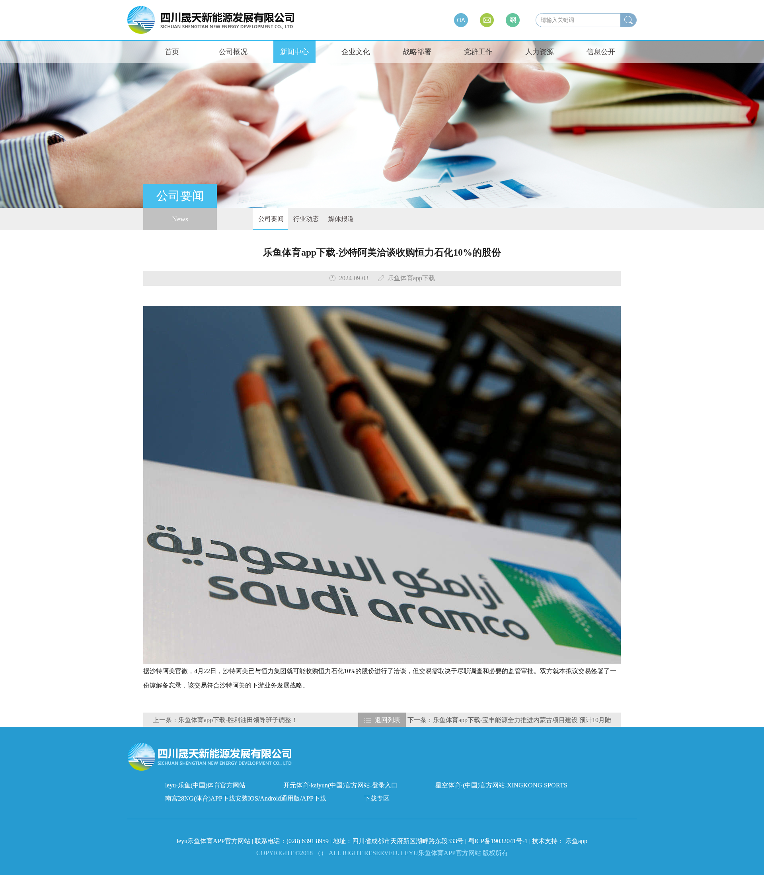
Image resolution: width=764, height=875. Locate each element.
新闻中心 (294, 52)
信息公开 (601, 52)
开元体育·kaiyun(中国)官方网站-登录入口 (340, 785)
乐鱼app (576, 841)
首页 (172, 52)
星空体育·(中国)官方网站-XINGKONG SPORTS (501, 785)
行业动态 (305, 218)
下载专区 (377, 798)
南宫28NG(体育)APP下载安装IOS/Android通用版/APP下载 (245, 798)
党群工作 (478, 52)
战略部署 (417, 52)
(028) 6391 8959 (308, 841)
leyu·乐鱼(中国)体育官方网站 (205, 785)
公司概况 (233, 52)
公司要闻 (270, 218)
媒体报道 (340, 218)
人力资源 (539, 52)
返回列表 (387, 720)
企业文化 (355, 52)
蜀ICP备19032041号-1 (498, 841)
